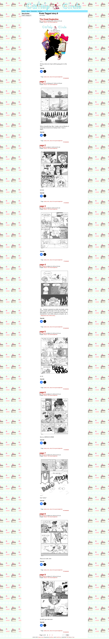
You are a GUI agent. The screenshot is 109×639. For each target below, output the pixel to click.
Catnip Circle (40, 637)
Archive (40, 11)
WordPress (51, 637)
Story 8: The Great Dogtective (50, 22)
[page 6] (54, 434)
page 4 (43, 264)
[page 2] (54, 187)
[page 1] (54, 124)
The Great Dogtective (49, 19)
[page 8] (54, 556)
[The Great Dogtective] (54, 61)
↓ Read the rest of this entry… (48, 315)
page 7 (43, 453)
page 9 (43, 574)
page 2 (43, 145)
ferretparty (43, 21)
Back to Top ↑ (72, 637)
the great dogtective (58, 76)
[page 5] (54, 374)
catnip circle (46, 76)
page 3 (43, 206)
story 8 (51, 76)
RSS (67, 637)
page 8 (43, 514)
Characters (34, 11)
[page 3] (54, 248)
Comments (66, 78)
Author (23, 11)
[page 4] (54, 307)
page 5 (43, 331)
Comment (66, 202)
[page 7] (54, 495)
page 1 (43, 81)
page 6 (43, 392)
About (28, 11)
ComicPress (58, 637)
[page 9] (54, 617)
